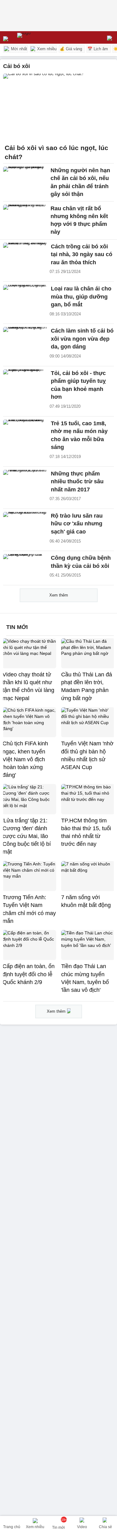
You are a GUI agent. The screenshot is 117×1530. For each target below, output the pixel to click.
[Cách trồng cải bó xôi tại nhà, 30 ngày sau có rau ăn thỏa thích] (25, 256)
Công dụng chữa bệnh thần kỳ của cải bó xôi (81, 562)
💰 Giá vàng (71, 48)
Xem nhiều (46, 48)
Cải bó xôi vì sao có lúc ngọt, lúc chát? (56, 152)
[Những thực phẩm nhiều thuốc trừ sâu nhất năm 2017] (25, 483)
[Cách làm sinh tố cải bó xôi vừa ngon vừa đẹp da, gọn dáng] (25, 340)
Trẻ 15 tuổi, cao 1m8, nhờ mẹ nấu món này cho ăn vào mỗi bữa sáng (79, 435)
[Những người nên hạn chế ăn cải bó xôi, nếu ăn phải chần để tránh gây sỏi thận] (25, 180)
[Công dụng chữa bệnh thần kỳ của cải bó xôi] (25, 567)
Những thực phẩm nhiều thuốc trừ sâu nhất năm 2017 (77, 481)
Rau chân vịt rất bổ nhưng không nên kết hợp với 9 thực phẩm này (79, 220)
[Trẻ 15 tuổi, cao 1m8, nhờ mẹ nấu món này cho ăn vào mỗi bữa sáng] (25, 433)
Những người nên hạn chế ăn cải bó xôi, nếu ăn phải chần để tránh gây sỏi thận (80, 182)
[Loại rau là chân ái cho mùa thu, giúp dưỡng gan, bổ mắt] (25, 298)
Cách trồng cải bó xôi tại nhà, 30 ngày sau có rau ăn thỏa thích (81, 254)
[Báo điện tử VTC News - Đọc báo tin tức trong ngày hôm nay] (38, 37)
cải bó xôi (16, 66)
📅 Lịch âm (97, 48)
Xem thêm (58, 595)
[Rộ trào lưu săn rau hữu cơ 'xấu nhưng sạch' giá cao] (25, 525)
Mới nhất (18, 48)
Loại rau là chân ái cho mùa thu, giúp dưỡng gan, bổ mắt (81, 296)
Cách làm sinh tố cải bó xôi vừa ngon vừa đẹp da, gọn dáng (82, 339)
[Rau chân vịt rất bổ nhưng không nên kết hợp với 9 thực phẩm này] (25, 218)
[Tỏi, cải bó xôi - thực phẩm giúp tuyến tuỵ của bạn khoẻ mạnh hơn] (25, 382)
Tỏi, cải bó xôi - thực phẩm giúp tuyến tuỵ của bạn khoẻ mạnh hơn (78, 385)
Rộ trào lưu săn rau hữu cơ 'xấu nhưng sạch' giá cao (77, 524)
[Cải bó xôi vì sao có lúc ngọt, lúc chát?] (58, 107)
